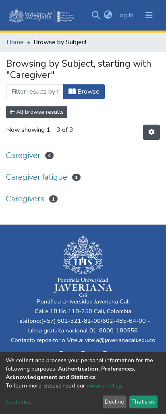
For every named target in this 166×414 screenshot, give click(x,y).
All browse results (39, 112)
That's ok (143, 402)
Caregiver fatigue (36, 177)
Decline (114, 402)
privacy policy (104, 385)
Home (15, 42)
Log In (125, 15)
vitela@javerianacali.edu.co (120, 340)
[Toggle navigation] (149, 15)
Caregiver (23, 155)
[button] (107, 15)
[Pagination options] (151, 132)
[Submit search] (95, 15)
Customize (19, 402)
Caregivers (25, 198)
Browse (88, 91)
